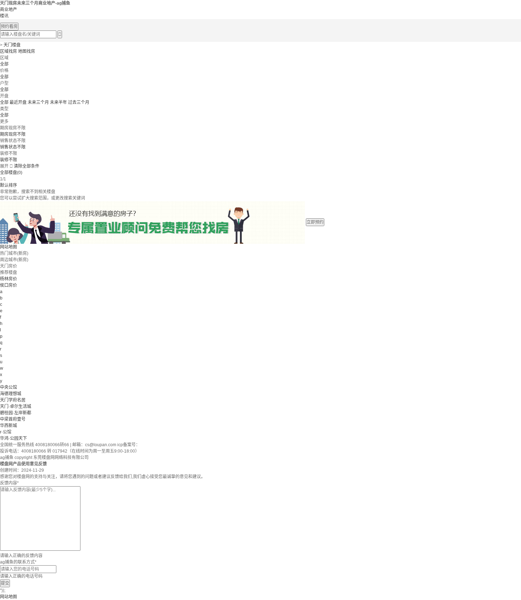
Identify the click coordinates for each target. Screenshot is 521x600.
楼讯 (4, 15)
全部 (4, 64)
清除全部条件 (26, 166)
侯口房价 (8, 285)
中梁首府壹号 (13, 419)
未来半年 (58, 102)
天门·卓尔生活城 (15, 406)
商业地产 (8, 9)
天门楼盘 (12, 45)
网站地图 (8, 247)
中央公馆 (8, 387)
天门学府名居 (13, 400)
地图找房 (26, 51)
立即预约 (315, 222)
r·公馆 (5, 432)
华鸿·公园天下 (13, 438)
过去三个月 (78, 102)
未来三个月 (38, 102)
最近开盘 (18, 102)
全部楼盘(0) (11, 172)
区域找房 (8, 51)
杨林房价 (8, 278)
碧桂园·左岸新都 (15, 412)
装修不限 (8, 159)
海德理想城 (10, 393)
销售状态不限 (13, 147)
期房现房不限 (13, 134)
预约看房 (9, 26)
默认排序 (8, 185)
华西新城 (8, 425)
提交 (5, 583)
